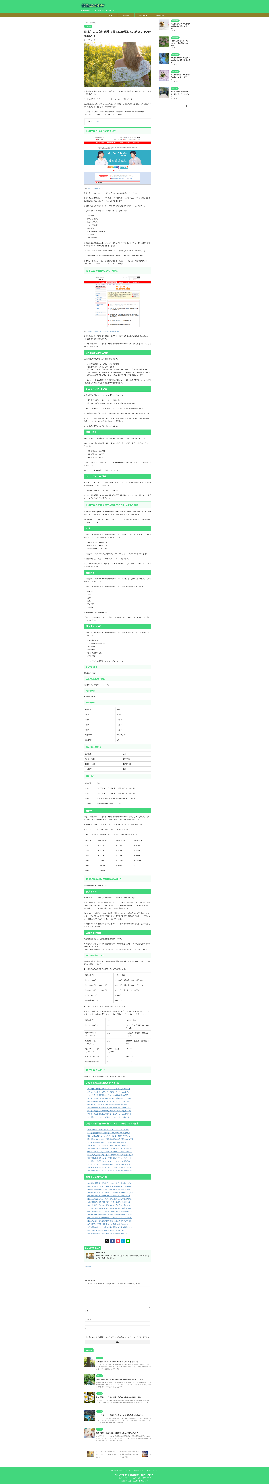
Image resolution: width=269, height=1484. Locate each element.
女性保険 (109, 15)
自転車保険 (126, 15)
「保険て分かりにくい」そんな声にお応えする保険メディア (134, 1478)
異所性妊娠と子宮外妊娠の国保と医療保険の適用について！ (108, 1224)
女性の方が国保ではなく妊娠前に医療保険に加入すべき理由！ (109, 1152)
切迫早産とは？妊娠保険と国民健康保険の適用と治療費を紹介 (109, 1208)
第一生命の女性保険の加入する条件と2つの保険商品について (109, 1111)
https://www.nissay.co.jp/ (95, 188)
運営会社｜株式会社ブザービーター (121, 1470)
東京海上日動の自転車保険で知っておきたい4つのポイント (180, 94)
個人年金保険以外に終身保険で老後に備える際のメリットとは (180, 26)
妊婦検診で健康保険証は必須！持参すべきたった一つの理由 (108, 1189)
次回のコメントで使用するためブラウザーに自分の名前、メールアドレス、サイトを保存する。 (118, 1337)
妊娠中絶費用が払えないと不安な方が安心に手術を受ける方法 (109, 1205)
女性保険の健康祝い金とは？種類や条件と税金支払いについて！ (110, 1142)
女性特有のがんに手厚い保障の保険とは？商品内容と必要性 (108, 1164)
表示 (97, 121)
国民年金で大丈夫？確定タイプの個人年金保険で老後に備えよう (180, 60)
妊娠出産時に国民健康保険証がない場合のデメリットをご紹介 (109, 1218)
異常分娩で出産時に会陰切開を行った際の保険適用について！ (109, 1233)
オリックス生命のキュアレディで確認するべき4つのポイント (109, 1092)
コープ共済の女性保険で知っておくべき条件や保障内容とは (108, 1089)
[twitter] (107, 1241)
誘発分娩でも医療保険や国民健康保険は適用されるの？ (107, 1230)
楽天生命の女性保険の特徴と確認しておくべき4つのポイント (109, 1108)
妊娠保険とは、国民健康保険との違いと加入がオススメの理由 (109, 1221)
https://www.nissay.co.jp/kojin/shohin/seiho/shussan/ (103, 331)
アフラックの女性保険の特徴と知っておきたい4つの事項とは (109, 1114)
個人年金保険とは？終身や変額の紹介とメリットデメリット (180, 77)
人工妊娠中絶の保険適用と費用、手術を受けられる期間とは (108, 1202)
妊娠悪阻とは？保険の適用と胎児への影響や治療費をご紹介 (108, 1196)
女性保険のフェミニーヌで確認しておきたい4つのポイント (108, 1117)
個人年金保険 (160, 15)
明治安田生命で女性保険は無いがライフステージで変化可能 (108, 1101)
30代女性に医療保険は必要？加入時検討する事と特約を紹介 (108, 1133)
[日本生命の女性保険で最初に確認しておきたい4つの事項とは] (123, 1241)
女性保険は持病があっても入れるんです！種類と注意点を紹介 (109, 1171)
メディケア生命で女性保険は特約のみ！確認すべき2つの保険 (109, 1098)
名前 (87, 1311)
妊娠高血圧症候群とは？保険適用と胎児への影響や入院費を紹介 (110, 1193)
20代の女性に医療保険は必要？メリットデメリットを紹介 (108, 1130)
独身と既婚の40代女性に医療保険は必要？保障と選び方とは (108, 1136)
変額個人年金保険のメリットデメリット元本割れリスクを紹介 (180, 43)
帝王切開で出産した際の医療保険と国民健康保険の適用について (110, 1227)
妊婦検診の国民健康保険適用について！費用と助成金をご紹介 (109, 1183)
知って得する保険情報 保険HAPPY (134, 1475)
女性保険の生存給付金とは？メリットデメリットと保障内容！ (109, 1161)
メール (88, 1319)
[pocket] (118, 1241)
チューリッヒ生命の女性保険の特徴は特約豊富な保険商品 (107, 1105)
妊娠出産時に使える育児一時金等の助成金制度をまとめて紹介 (109, 1186)
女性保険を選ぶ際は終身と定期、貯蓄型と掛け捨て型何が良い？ (110, 1155)
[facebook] (112, 1241)
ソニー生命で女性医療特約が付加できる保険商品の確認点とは (109, 1095)
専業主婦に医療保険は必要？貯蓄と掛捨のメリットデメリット (109, 1158)
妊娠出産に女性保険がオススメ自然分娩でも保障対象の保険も (109, 1199)
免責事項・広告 (138, 1470)
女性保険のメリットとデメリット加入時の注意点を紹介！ (107, 1145)
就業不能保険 (143, 15)
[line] (128, 1241)
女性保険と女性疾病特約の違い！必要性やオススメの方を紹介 (109, 1149)
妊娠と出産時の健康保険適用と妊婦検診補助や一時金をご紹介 (109, 1215)
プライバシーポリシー (151, 1470)
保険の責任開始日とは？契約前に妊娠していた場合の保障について (111, 1211)
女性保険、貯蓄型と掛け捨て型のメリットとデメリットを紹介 (109, 1167)
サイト (87, 1328)
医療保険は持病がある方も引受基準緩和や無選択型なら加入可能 (110, 1139)
